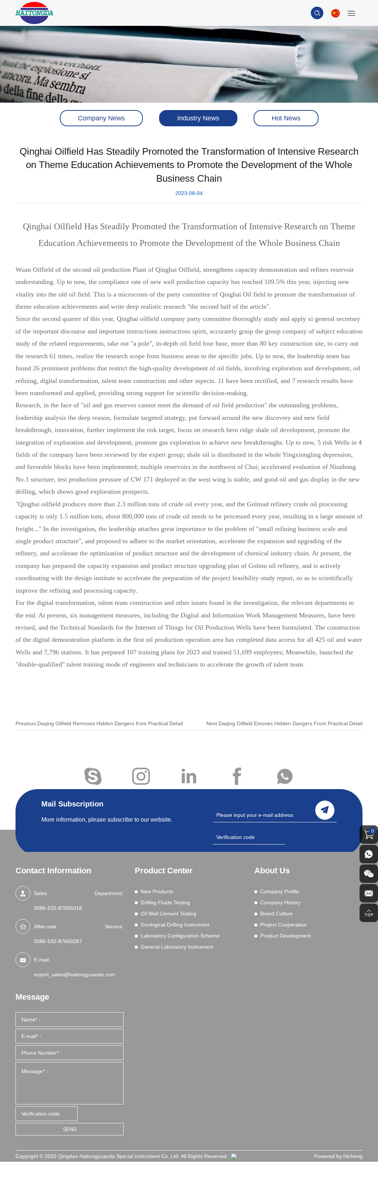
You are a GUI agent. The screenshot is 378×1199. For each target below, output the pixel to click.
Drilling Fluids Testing (165, 902)
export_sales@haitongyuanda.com (74, 974)
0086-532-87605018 (58, 908)
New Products (157, 891)
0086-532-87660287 (58, 941)
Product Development (285, 936)
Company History (280, 902)
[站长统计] (234, 1156)
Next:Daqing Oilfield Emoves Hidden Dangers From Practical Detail (284, 723)
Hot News (286, 118)
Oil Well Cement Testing (168, 914)
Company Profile (279, 891)
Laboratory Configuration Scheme (180, 936)
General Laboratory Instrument (177, 947)
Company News (101, 118)
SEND (70, 1129)
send (325, 810)
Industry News (198, 118)
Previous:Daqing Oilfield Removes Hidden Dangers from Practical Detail (99, 723)
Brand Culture (276, 914)
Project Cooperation (283, 925)
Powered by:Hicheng (338, 1156)
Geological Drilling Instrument (175, 925)
